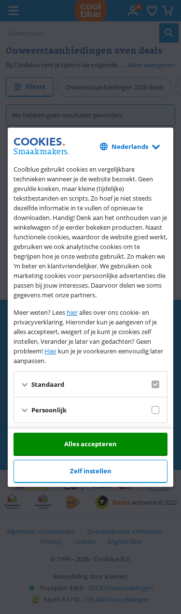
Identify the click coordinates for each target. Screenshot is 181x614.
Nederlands (129, 146)
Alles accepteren (90, 443)
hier (72, 312)
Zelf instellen (90, 471)
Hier (50, 351)
